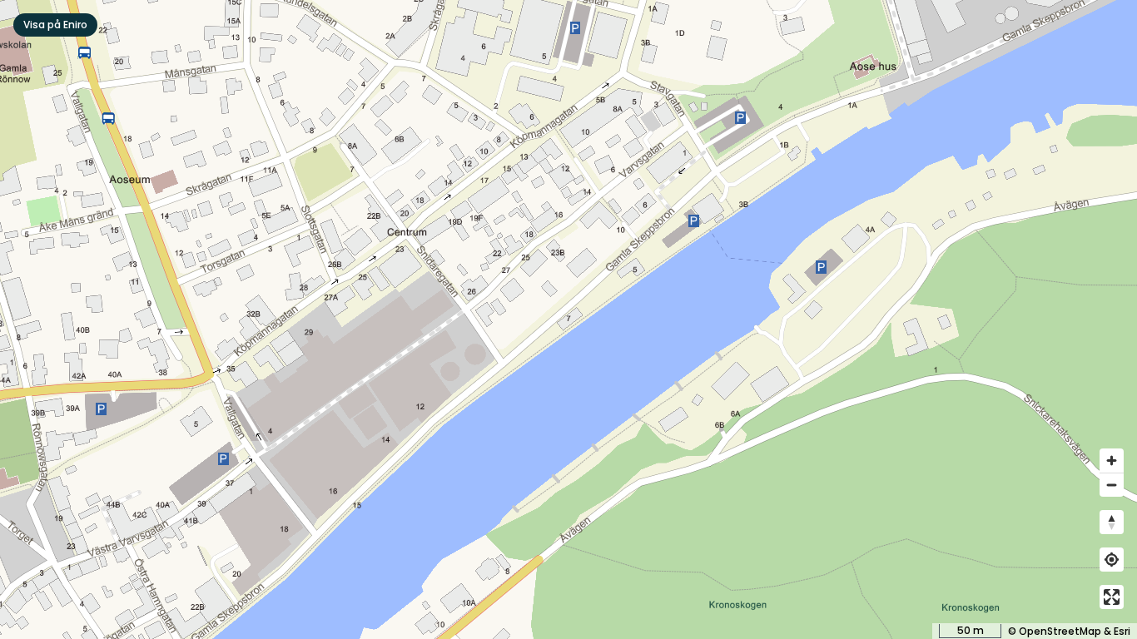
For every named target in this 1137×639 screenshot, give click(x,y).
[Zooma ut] (1112, 485)
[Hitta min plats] (1112, 559)
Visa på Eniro (55, 24)
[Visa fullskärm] (1112, 597)
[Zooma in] (1112, 460)
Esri (1122, 631)
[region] (568, 319)
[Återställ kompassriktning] (1112, 522)
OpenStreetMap (1060, 631)
